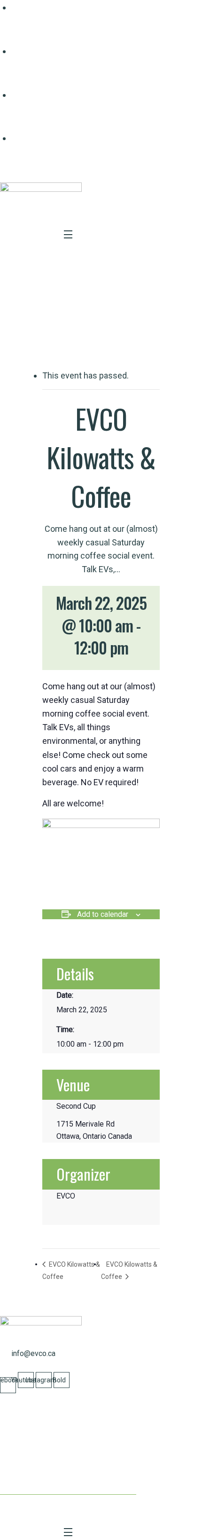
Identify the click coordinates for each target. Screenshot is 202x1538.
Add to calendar (102, 914)
